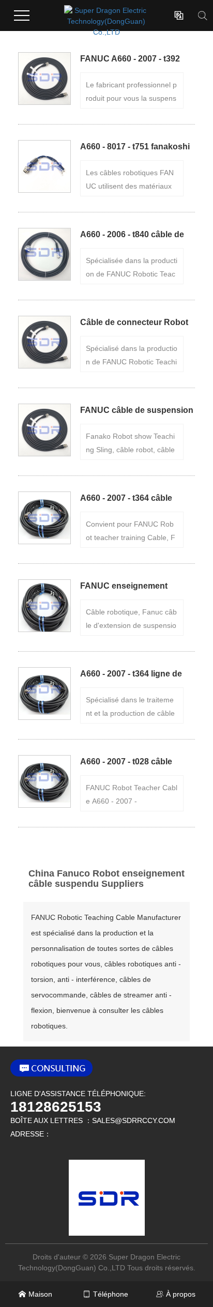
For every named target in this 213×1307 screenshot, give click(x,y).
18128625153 (55, 1107)
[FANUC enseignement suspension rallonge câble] (44, 606)
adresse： (30, 1134)
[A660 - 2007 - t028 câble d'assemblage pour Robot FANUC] (44, 781)
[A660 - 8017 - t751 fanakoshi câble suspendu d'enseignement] (44, 166)
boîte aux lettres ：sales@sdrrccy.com (92, 1120)
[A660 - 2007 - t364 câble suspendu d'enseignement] (44, 518)
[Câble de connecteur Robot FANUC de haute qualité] (44, 342)
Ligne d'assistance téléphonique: (78, 1093)
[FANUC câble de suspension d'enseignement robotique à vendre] (44, 430)
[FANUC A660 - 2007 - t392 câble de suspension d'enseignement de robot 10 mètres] (44, 78)
